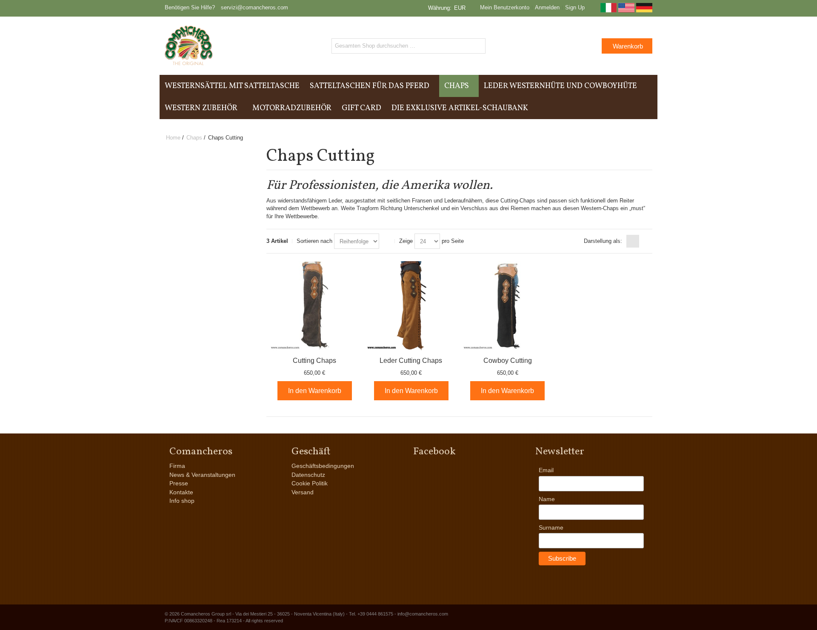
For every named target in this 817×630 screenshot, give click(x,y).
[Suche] (478, 46)
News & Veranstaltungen (202, 474)
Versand (302, 492)
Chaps (194, 137)
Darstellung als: (603, 241)
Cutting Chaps (314, 360)
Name (547, 499)
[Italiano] (608, 10)
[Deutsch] (644, 10)
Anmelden (547, 7)
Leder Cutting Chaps (411, 360)
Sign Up (575, 7)
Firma (177, 465)
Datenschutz (308, 474)
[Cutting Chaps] (314, 305)
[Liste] (646, 241)
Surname (551, 527)
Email (546, 470)
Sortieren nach (314, 241)
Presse (178, 483)
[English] (626, 10)
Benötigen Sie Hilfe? (190, 7)
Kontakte (181, 492)
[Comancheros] (189, 45)
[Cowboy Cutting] (507, 305)
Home (173, 137)
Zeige (406, 241)
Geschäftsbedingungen (322, 465)
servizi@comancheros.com (254, 7)
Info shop (181, 500)
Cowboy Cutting (507, 360)
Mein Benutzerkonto (504, 7)
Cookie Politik (309, 483)
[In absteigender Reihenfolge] (387, 241)
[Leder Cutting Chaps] (411, 305)
